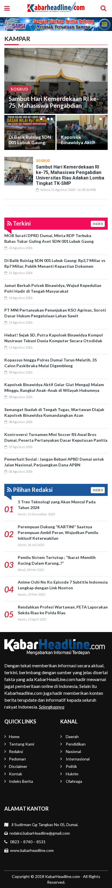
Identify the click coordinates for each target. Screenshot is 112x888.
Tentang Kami (21, 744)
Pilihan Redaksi (32, 489)
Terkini (21, 223)
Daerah (72, 736)
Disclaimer (18, 766)
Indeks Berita (21, 781)
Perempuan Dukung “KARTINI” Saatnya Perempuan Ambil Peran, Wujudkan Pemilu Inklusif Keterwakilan (58, 532)
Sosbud (19, 89)
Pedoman (17, 758)
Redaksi (16, 751)
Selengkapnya (51, 706)
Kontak (15, 773)
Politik (71, 766)
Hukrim (72, 773)
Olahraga (74, 781)
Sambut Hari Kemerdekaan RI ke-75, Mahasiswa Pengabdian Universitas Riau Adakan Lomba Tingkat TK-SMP (54, 109)
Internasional (78, 758)
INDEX (97, 224)
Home (14, 736)
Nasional (73, 751)
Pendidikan (76, 744)
